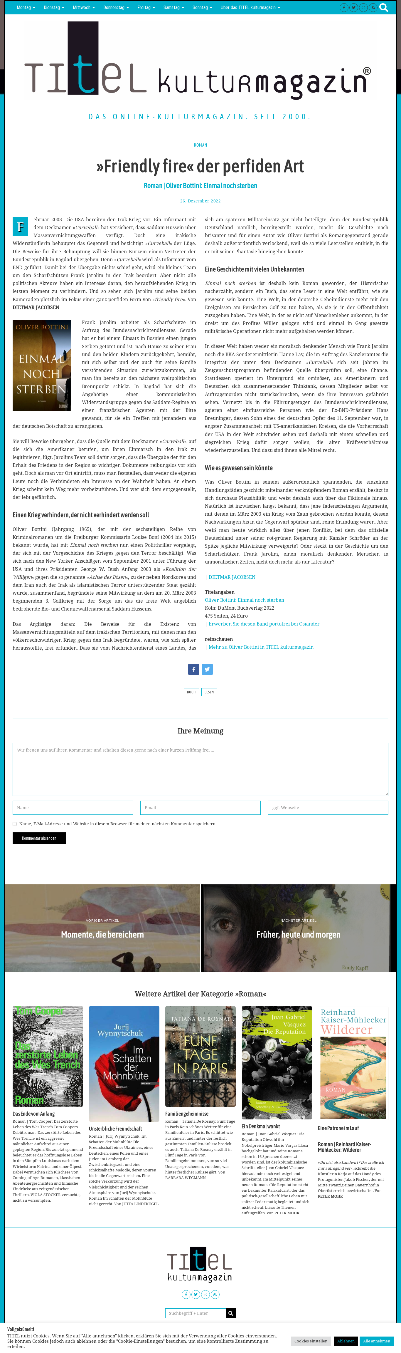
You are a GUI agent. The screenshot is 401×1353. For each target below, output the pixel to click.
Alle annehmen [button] (376, 1341)
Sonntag (200, 7)
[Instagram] (363, 7)
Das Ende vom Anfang (34, 1114)
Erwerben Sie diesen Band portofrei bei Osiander (264, 624)
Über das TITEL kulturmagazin (248, 7)
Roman (200, 145)
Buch (191, 692)
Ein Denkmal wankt (261, 1126)
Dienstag (52, 7)
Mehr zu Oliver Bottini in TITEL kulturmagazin (261, 647)
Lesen (209, 692)
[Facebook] (344, 7)
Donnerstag (113, 7)
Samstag (172, 7)
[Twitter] (353, 7)
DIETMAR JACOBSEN (232, 577)
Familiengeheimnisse (186, 1114)
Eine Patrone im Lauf (338, 1128)
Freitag (144, 7)
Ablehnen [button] (346, 1341)
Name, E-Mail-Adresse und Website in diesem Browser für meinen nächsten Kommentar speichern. (118, 823)
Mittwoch (81, 7)
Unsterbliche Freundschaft (115, 1129)
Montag (24, 7)
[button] (231, 1313)
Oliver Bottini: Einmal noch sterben (244, 600)
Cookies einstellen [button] (310, 1341)
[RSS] (373, 7)
